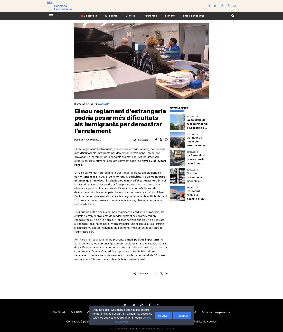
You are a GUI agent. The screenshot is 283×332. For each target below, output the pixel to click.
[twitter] (161, 139)
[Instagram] (215, 5)
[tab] (179, 108)
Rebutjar (163, 315)
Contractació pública (79, 321)
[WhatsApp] (234, 5)
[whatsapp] (166, 139)
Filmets (170, 15)
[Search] (233, 16)
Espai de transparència (216, 312)
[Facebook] (228, 5)
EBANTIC (133, 328)
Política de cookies (205, 321)
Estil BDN (76, 312)
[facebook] (156, 139)
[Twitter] (209, 5)
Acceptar (182, 315)
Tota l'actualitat (193, 15)
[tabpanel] (189, 157)
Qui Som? (59, 312)
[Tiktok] (221, 5)
